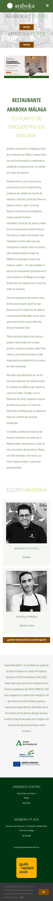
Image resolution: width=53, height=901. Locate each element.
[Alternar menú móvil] (47, 5)
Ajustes (22, 897)
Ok (44, 892)
